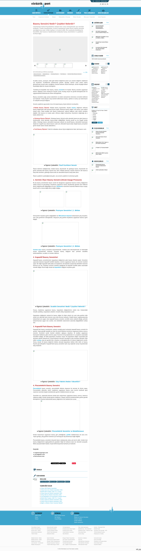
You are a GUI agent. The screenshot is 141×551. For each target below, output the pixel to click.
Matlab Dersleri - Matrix (36, 538)
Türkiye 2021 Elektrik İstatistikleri (49, 488)
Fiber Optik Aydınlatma (83, 527)
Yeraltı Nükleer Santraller (68, 532)
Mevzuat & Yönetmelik (89, 17)
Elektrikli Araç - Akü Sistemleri (84, 528)
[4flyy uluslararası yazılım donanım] (138, 549)
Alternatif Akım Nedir (82, 544)
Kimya (94, 116)
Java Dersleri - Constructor (37, 542)
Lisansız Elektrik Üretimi (52, 530)
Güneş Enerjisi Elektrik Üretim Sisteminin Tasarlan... (101, 132)
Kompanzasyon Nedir (67, 530)
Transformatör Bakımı (67, 542)
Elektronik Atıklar (50, 533)
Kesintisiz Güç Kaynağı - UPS (100, 530)
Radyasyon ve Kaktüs (99, 533)
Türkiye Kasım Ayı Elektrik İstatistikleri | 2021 (52, 490)
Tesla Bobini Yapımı (35, 527)
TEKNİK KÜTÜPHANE (48, 13)
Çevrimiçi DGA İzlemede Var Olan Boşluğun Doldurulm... (101, 48)
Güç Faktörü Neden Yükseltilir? (68, 382)
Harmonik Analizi (98, 538)
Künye (36, 517)
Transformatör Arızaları (68, 541)
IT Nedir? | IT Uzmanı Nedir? (102, 147)
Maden (94, 118)
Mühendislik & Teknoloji (64, 17)
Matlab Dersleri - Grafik (36, 539)
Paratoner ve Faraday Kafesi (100, 541)
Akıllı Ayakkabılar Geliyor (102, 169)
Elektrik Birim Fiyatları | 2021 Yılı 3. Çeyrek (51, 491)
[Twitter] (103, 4)
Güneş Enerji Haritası (51, 528)
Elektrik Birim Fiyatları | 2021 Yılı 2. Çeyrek (51, 498)
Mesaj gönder (61, 481)
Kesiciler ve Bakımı (82, 538)
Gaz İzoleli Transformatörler (69, 539)
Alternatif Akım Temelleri (83, 542)
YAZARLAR (78, 13)
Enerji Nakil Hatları (98, 542)
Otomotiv (95, 113)
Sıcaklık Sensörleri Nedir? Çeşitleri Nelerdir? (68, 306)
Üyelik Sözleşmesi (78, 522)
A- (84, 72)
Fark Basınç (63, 74)
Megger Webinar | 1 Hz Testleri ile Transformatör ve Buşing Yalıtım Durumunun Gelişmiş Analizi (96, 99)
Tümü (34, 17)
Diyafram (59, 186)
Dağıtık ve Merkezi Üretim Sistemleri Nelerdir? (52, 503)
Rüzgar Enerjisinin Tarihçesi (53, 542)
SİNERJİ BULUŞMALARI (103, 13)
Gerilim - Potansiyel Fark (99, 527)
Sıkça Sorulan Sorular (60, 515)
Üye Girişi (105, 1)
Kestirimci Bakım (97, 544)
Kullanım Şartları (78, 518)
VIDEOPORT (97, 84)
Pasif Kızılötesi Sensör (68, 165)
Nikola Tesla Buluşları (36, 528)
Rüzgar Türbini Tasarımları (68, 538)
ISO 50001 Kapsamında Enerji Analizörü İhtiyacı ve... (102, 32)
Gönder (94, 122)
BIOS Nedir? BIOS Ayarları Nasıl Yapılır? (102, 153)
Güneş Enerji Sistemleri (36, 532)
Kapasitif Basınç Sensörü (39, 75)
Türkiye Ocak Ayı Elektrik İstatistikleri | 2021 (51, 501)
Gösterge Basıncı (55, 74)
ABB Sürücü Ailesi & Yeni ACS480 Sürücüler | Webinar (105, 95)
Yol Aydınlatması (66, 527)
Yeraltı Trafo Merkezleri (52, 532)
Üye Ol (98, 1)
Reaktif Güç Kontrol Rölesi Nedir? (102, 43)
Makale (54, 17)
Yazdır (68, 481)
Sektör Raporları (102, 17)
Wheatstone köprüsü (65, 215)
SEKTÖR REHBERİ (60, 13)
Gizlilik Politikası (78, 520)
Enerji (94, 114)
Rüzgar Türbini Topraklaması (53, 541)
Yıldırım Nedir (34, 533)
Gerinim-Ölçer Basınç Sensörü (74, 74)
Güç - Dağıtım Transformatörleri (70, 544)
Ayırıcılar (80, 539)
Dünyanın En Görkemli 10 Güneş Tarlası (95, 72)
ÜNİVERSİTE (70, 13)
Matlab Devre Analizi (35, 541)
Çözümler (76, 515)
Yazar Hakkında (45, 481)
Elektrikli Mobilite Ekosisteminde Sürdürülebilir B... (100, 27)
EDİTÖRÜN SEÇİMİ (98, 23)
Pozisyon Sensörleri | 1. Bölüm (67, 210)
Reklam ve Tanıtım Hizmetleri (81, 517)
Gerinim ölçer (37, 249)
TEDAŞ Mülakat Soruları (99, 532)
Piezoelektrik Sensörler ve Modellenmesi (68, 431)
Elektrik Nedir (97, 528)
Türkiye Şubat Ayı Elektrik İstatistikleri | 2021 (51, 499)
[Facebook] (101, 4)
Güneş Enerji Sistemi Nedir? (53, 539)
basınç (74, 107)
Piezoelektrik (37, 388)
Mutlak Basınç (46, 74)
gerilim (68, 434)
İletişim (36, 518)
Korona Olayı (81, 533)
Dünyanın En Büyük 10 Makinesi (104, 72)
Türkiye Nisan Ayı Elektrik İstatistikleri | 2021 (51, 493)
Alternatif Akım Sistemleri (83, 541)
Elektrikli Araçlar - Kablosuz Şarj (85, 530)
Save (75, 463)
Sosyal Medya (58, 518)
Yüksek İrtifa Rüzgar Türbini (53, 544)
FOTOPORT (96, 64)
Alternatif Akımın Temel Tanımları (101, 137)
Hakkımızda (38, 515)
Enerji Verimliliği (97, 539)
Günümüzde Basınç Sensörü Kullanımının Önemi (101, 166)
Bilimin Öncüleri (77, 17)
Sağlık (94, 119)
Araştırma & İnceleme (44, 17)
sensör (61, 89)
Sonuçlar (100, 122)
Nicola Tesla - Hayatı (35, 530)
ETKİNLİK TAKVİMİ (98, 56)
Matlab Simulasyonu (35, 544)
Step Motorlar (66, 533)
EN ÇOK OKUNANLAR (99, 128)
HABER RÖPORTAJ (36, 13)
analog (39, 340)
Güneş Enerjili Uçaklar (52, 527)
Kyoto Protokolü (50, 538)
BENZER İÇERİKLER (98, 161)
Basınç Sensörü (37, 74)
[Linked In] (105, 4)
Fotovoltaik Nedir (82, 532)
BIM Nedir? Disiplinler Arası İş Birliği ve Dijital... (102, 37)
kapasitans (57, 267)
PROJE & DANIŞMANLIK (89, 13)
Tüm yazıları (53, 481)
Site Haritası (57, 517)
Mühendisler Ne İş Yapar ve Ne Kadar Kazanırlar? (102, 143)
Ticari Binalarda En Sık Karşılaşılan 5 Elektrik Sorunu (53, 496)
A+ (87, 72)
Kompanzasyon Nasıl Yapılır (69, 528)
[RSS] (107, 4)
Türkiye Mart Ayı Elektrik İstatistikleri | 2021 (51, 494)
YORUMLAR (39, 470)
